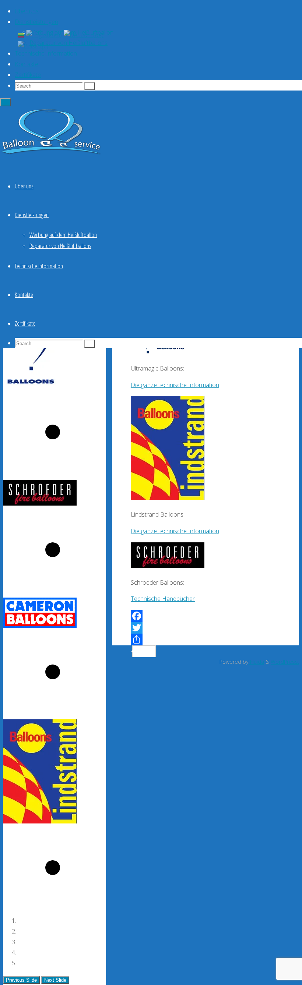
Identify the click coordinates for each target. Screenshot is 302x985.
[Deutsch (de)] (83, 35)
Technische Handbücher (163, 599)
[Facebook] (205, 616)
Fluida (256, 661)
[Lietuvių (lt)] (21, 35)
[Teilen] (205, 639)
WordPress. (285, 661)
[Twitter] (205, 628)
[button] (21, 980)
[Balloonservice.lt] (51, 154)
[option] (54, 394)
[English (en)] (44, 35)
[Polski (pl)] (33, 46)
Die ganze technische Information (175, 385)
